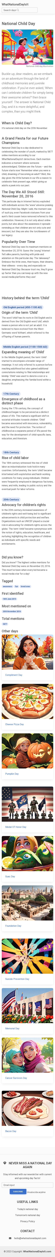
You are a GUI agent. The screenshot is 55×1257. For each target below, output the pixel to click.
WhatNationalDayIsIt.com (37, 1251)
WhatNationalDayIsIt (15, 4)
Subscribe (18, 1192)
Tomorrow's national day (27, 1215)
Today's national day (27, 1209)
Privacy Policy (27, 1221)
